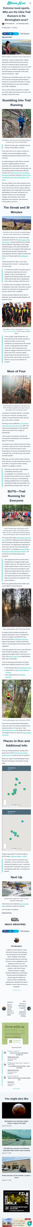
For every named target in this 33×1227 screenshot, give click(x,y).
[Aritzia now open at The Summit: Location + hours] (16, 1165)
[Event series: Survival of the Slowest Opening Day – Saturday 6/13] (18, 1051)
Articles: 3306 (16, 990)
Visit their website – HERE (18, 856)
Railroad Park (11, 1082)
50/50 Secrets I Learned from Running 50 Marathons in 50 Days (16, 177)
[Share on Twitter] (16, 33)
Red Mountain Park (25, 668)
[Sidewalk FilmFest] (16, 1201)
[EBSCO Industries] (15, 921)
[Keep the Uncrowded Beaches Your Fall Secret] (16, 1222)
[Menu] (30, 3)
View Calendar (16, 1088)
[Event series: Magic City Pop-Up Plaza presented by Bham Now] (17, 1076)
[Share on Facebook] (5, 33)
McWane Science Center (13, 1056)
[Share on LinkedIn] (10, 33)
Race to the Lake (14, 656)
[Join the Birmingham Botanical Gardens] (15, 1033)
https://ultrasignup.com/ (9, 730)
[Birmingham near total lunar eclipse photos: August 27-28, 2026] (16, 1110)
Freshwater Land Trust (21, 639)
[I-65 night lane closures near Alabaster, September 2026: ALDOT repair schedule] (16, 1137)
